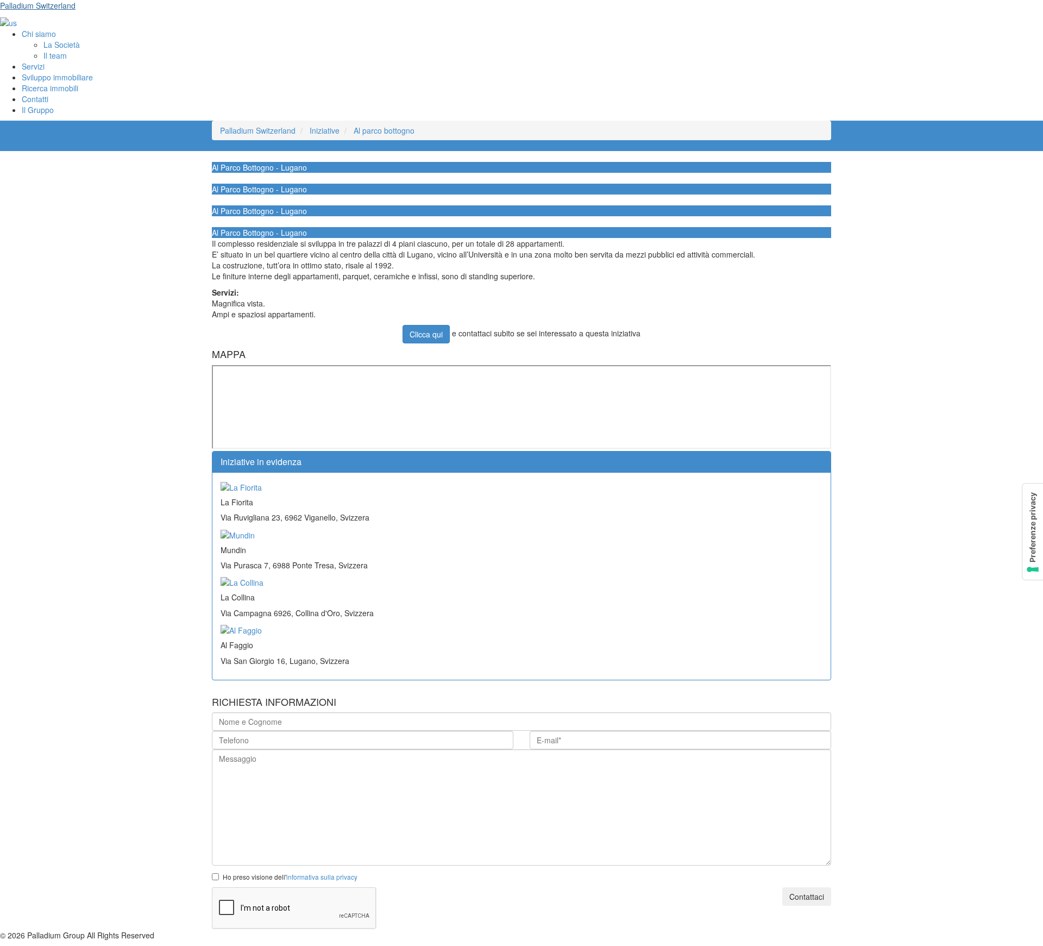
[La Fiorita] (241, 486)
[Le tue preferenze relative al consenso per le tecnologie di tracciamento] (1032, 532)
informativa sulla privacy (321, 876)
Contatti (35, 98)
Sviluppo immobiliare (57, 77)
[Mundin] (238, 533)
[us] (8, 21)
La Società (61, 44)
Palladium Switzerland (38, 5)
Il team (55, 55)
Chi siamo (39, 33)
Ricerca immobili (50, 88)
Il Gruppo (38, 109)
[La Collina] (242, 581)
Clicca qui (426, 334)
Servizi (33, 66)
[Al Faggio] (241, 629)
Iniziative (325, 130)
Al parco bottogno (384, 130)
